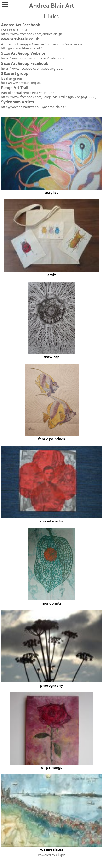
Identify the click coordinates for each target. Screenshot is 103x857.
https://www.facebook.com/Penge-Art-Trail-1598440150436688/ (48, 97)
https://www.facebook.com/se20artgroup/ (32, 68)
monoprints (51, 603)
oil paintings (51, 767)
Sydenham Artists (17, 102)
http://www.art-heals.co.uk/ (21, 48)
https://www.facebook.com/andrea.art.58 (31, 34)
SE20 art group (14, 73)
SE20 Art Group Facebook (24, 63)
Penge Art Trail (14, 87)
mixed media (51, 521)
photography (51, 685)
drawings (51, 357)
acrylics (51, 193)
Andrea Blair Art (51, 5)
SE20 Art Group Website (23, 53)
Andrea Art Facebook (20, 24)
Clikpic (60, 855)
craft (51, 275)
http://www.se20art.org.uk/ (21, 83)
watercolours (51, 850)
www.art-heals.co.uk (20, 39)
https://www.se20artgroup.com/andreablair (33, 58)
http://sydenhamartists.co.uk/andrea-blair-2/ (33, 107)
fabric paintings (51, 439)
